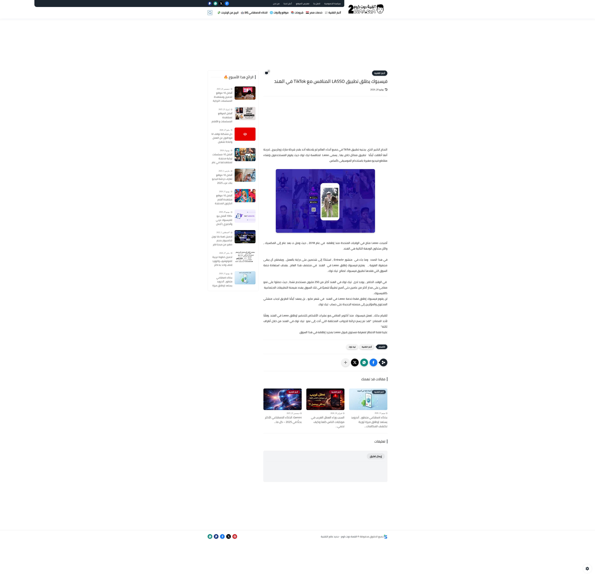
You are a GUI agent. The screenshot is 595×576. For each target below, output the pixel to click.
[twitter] (221, 3)
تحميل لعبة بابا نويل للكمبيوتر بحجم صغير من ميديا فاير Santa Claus (222, 241)
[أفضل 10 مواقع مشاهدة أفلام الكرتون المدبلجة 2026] (245, 195)
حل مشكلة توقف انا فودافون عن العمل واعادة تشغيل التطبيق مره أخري (222, 138)
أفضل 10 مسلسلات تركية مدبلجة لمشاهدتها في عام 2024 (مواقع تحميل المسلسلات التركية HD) (222, 158)
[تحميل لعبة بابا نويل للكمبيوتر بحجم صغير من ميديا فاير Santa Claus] (245, 236)
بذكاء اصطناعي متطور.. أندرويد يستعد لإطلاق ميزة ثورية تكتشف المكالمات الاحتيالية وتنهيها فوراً (222, 282)
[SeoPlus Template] (385, 536)
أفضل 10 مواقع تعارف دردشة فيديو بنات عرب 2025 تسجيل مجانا (222, 179)
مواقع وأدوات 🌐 (279, 12)
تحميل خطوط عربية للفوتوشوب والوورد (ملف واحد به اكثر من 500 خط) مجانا (222, 261)
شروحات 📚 (297, 12)
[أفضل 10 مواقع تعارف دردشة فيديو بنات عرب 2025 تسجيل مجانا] (245, 175)
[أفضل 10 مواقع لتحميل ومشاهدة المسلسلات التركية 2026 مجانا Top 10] (245, 93)
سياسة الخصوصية (332, 4)
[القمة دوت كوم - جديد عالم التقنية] (366, 9)
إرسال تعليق (376, 456)
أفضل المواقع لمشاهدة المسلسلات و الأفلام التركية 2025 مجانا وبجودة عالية (222, 117)
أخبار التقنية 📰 (333, 12)
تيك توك (352, 347)
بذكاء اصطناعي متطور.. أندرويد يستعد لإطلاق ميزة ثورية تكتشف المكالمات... (369, 422)
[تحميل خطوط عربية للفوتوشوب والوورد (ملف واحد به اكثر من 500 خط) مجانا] (245, 257)
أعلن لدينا (288, 4)
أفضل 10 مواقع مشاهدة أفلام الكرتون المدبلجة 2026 (223, 200)
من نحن (276, 4)
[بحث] (210, 12)
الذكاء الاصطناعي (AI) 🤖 (254, 12)
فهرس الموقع (302, 4)
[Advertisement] (297, 46)
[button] (373, 362)
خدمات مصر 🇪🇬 (314, 12)
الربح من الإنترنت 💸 (227, 12)
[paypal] (210, 3)
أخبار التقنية (379, 73)
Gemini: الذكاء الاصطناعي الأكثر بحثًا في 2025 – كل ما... (283, 419)
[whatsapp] (215, 3)
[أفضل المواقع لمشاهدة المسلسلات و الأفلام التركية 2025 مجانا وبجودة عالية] (245, 113)
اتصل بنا (316, 4)
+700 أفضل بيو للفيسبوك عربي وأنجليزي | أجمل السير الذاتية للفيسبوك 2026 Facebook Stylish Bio (221, 220)
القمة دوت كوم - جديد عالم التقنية (339, 536)
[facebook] (227, 3)
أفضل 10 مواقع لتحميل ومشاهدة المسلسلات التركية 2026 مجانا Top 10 (222, 97)
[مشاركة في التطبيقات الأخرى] (345, 362)
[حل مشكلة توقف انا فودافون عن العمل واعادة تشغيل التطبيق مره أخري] (245, 134)
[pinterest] (234, 536)
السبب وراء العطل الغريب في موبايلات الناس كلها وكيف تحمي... (327, 422)
